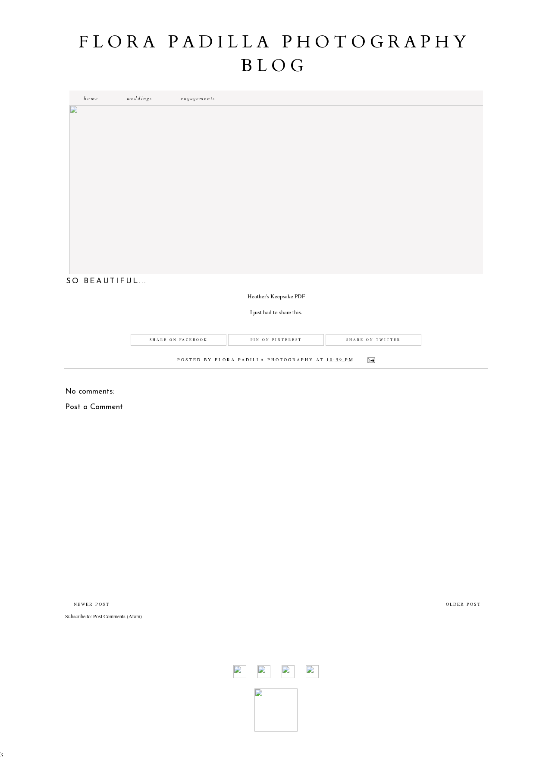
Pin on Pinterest (276, 340)
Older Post (463, 604)
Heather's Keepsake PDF (276, 296)
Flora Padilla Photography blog (274, 54)
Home (91, 98)
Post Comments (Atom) (117, 616)
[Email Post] (370, 360)
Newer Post (92, 604)
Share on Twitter (373, 340)
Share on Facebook (179, 340)
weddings (139, 98)
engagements (198, 98)
